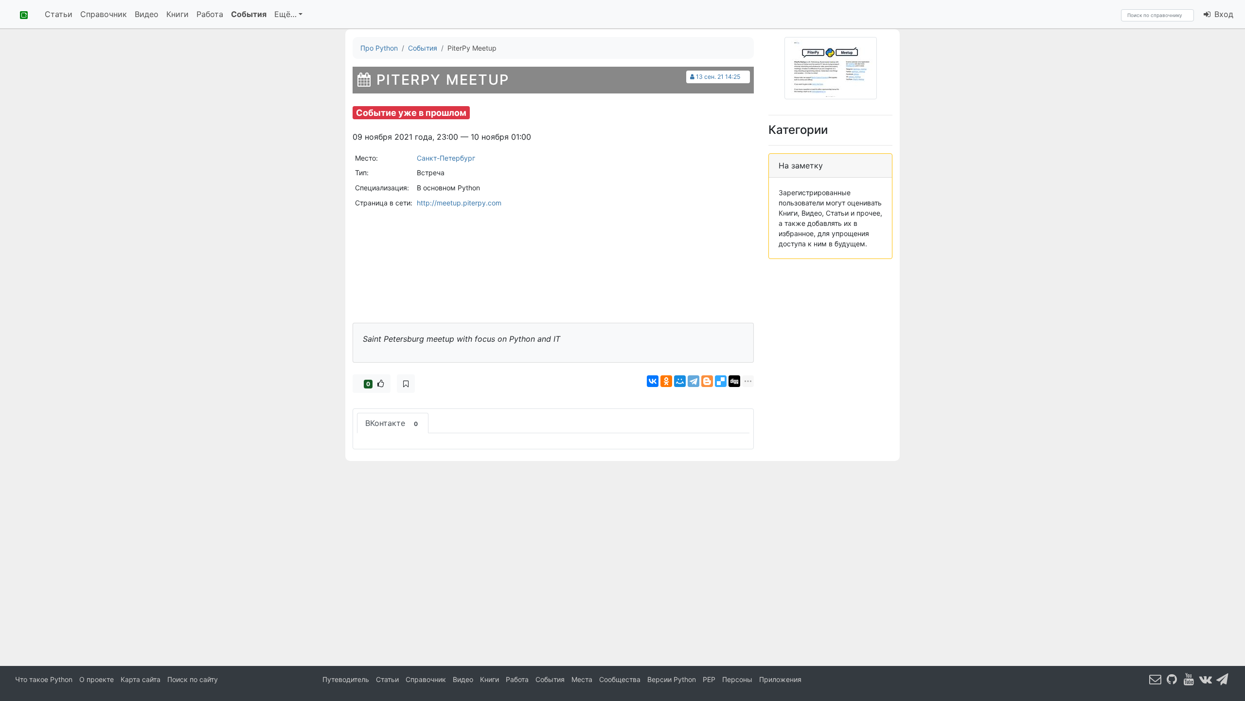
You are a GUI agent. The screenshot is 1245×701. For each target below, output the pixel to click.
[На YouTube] (1189, 679)
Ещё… (285, 14)
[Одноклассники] (666, 381)
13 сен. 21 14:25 (718, 76)
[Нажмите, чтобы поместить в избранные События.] (406, 383)
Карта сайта (140, 679)
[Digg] (734, 381)
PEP (709, 679)
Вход (1222, 14)
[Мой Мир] (680, 381)
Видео (147, 14)
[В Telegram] (1222, 679)
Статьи (58, 14)
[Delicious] (721, 381)
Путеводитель (345, 679)
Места (581, 679)
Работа (209, 14)
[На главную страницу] (20, 14)
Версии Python (671, 679)
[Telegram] (693, 381)
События (249, 14)
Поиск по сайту (192, 679)
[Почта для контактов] (1155, 679)
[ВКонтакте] (652, 381)
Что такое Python (43, 679)
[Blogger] (707, 381)
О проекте (96, 679)
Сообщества (619, 679)
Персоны (737, 679)
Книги (177, 14)
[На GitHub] (1172, 679)
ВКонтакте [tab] (391, 423)
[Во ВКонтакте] (1205, 679)
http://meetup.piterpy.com (459, 203)
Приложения (780, 679)
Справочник (103, 14)
